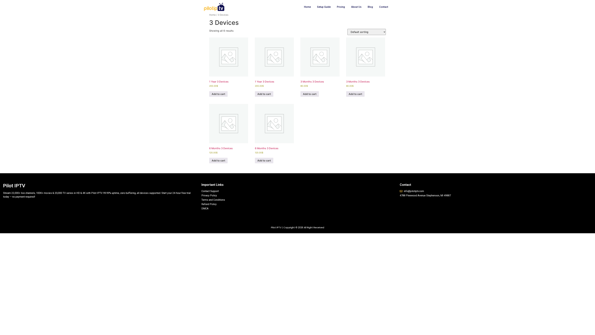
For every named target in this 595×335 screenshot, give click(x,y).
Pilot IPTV (14, 186)
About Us (356, 6)
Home (307, 6)
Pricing (341, 6)
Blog (370, 6)
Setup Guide (324, 6)
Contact (383, 6)
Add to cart (218, 94)
